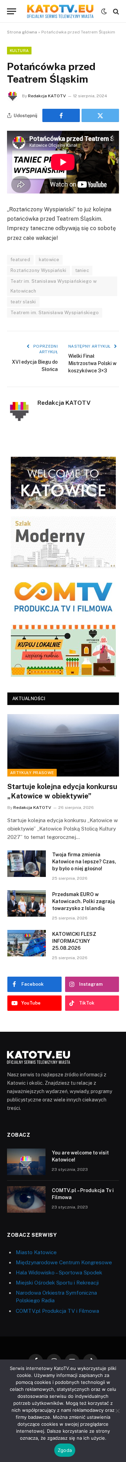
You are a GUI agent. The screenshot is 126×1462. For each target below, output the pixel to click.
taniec (82, 270)
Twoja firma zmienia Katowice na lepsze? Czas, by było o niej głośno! (84, 861)
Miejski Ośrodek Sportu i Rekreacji (57, 1283)
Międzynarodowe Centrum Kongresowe (64, 1262)
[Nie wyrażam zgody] (117, 1410)
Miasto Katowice (36, 1252)
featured (20, 259)
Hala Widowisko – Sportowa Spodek (59, 1272)
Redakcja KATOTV (47, 95)
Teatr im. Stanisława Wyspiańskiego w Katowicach (53, 286)
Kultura (19, 50)
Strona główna (22, 32)
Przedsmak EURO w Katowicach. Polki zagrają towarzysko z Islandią (83, 901)
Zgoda (65, 1450)
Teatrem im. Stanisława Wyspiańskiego (54, 312)
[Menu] (11, 11)
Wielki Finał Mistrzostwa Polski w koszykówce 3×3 (92, 363)
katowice (49, 259)
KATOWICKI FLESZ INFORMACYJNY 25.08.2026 (74, 941)
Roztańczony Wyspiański (38, 270)
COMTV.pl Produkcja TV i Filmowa (57, 1311)
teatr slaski (23, 301)
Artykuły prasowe (32, 773)
